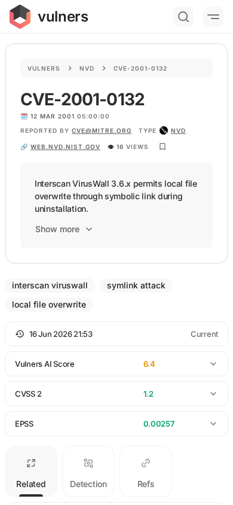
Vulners (43, 68)
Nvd (86, 68)
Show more (57, 229)
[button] (116, 333)
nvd (178, 130)
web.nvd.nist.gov (65, 146)
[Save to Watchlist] (162, 146)
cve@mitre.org (101, 130)
